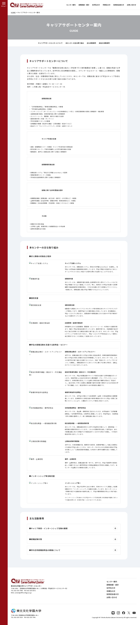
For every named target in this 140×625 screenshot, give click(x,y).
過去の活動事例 (104, 43)
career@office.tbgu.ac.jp (23, 593)
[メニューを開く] (4, 312)
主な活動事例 (91, 43)
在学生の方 (96, 5)
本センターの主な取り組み (75, 43)
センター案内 (71, 5)
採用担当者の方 (118, 5)
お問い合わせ (131, 5)
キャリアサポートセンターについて (50, 43)
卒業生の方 (106, 5)
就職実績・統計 (84, 5)
